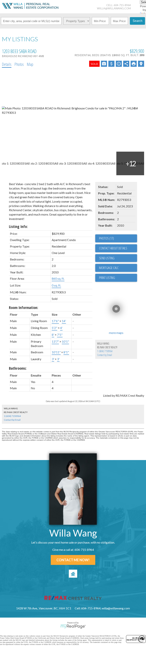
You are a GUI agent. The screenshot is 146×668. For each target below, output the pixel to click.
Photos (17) (106, 238)
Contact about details (113, 248)
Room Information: (23, 307)
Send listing (106, 258)
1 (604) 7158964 (104, 351)
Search (137, 20)
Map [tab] (30, 64)
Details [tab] (6, 64)
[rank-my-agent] (73, 574)
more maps (116, 332)
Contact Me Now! (73, 560)
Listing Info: (18, 226)
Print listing (107, 277)
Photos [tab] (19, 64)
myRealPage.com (73, 626)
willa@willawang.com (114, 8)
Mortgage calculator (118, 267)
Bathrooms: (18, 368)
